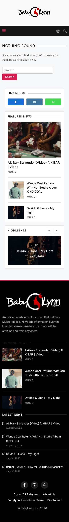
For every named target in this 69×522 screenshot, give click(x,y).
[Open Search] (65, 31)
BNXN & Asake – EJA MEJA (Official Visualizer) (35, 467)
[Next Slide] (56, 230)
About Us (49, 494)
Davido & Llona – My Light (34, 251)
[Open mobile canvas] (4, 31)
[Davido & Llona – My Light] (16, 212)
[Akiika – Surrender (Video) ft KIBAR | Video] (34, 140)
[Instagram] (34, 101)
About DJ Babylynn (26, 494)
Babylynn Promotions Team (25, 500)
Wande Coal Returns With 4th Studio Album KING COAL (42, 187)
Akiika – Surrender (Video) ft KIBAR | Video (33, 423)
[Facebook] (16, 101)
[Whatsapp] (53, 101)
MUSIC (12, 171)
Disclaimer (54, 500)
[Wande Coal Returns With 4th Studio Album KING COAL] (16, 190)
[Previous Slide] (49, 230)
